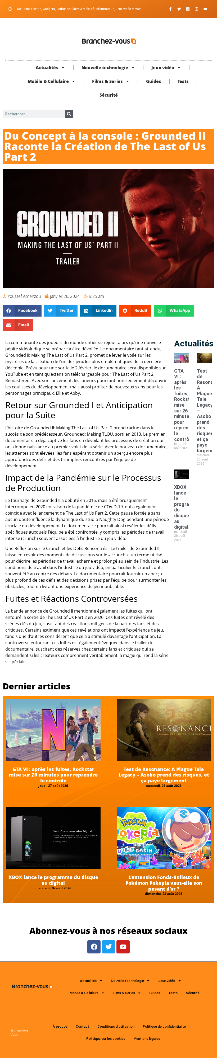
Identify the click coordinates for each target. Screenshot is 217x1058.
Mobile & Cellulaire (48, 81)
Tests (183, 81)
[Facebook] (94, 946)
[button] (22, 311)
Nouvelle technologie (105, 67)
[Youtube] (205, 9)
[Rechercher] (69, 114)
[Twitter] (179, 9)
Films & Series (107, 81)
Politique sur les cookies (105, 1039)
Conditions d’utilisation (115, 1026)
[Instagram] (196, 9)
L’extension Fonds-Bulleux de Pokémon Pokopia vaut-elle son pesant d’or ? (163, 883)
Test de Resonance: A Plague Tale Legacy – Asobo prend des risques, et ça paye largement (164, 775)
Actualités (47, 67)
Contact (82, 1026)
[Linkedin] (188, 9)
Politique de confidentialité (164, 1026)
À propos (60, 1026)
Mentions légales (146, 1039)
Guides (153, 81)
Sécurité (109, 95)
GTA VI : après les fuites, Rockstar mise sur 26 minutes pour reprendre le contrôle (53, 775)
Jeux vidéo (162, 67)
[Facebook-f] (170, 9)
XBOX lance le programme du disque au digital (53, 880)
